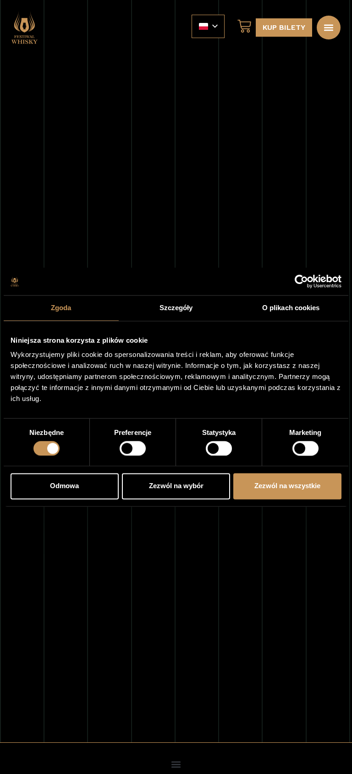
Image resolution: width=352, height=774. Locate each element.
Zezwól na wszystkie (287, 486)
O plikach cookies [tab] (291, 308)
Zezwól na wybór (176, 486)
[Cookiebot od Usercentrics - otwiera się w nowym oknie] (301, 281)
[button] (329, 27)
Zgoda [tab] (61, 308)
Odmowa (64, 486)
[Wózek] (242, 26)
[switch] (133, 448)
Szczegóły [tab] (176, 308)
